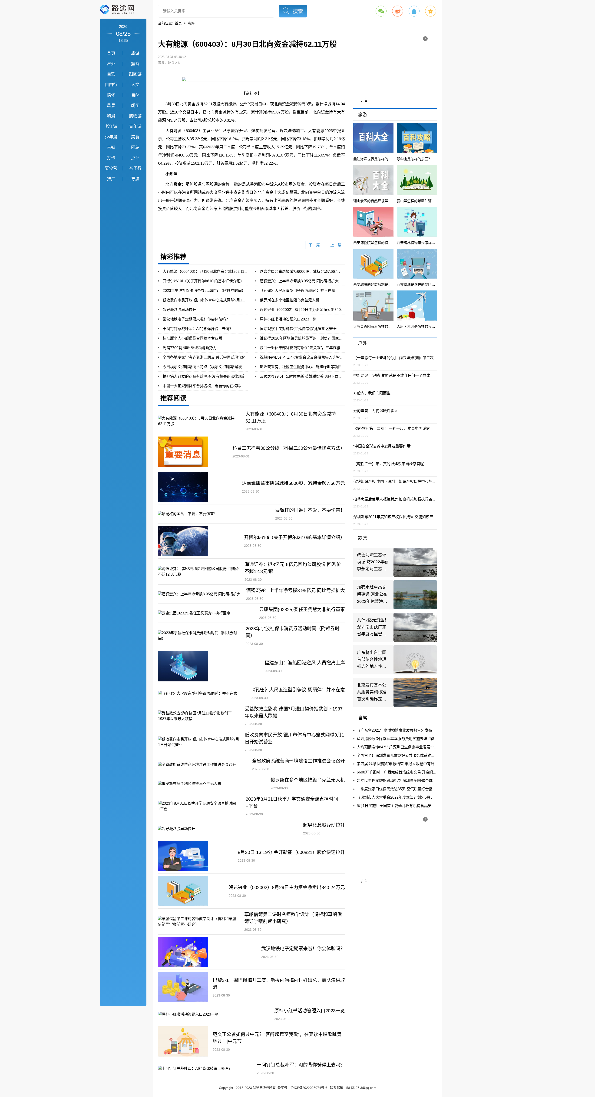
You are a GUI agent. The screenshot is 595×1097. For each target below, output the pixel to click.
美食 (135, 137)
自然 (135, 95)
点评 (135, 158)
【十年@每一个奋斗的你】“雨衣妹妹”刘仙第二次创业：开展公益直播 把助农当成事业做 (425, 358)
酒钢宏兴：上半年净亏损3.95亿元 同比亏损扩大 (299, 281)
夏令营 (111, 168)
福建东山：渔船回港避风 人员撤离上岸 (304, 662)
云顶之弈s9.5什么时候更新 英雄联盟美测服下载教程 (303, 376)
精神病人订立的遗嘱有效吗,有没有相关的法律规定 (204, 376)
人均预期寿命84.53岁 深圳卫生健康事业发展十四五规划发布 (406, 747)
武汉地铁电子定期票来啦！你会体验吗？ (196, 319)
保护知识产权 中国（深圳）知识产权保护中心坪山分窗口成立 (404, 481)
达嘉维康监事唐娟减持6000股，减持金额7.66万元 (301, 271)
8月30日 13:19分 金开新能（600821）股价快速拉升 (291, 852)
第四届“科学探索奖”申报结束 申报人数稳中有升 (395, 764)
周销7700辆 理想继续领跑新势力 (190, 348)
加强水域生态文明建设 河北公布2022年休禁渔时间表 (372, 595)
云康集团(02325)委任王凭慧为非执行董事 (302, 609)
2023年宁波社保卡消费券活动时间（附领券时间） (204, 291)
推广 (111, 179)
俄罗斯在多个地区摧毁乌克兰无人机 (289, 300)
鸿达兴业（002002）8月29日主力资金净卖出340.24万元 (306, 310)
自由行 (111, 85)
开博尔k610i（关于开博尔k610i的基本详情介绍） (203, 281)
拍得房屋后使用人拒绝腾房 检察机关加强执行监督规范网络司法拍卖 (409, 499)
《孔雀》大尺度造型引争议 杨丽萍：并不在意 (297, 291)
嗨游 (111, 116)
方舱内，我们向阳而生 (371, 393)
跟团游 (135, 74)
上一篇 (335, 245)
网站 (135, 147)
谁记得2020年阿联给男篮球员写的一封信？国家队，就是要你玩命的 (316, 338)
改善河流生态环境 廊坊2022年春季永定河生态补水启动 (372, 562)
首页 (111, 53)
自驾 (111, 74)
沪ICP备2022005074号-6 (309, 1088)
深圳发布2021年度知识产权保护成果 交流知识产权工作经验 (402, 517)
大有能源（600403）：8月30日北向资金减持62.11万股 (207, 271)
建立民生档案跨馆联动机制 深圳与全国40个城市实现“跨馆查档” (409, 781)
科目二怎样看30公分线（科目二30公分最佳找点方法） (288, 448)
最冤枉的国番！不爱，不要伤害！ (310, 510)
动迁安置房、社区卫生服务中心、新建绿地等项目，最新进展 (310, 367)
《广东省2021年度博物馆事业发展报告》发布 (394, 730)
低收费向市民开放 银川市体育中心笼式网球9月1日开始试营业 (213, 300)
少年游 (111, 137)
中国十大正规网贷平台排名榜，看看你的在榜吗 (202, 386)
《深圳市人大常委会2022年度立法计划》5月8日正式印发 (404, 797)
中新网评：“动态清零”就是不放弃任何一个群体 (391, 375)
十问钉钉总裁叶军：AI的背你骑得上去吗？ (198, 329)
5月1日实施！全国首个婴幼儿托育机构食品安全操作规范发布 (407, 806)
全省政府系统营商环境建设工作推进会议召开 (298, 761)
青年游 (135, 126)
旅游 (135, 53)
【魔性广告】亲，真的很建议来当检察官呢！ (390, 464)
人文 (135, 85)
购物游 (135, 116)
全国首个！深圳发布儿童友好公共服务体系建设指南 (399, 755)
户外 (111, 64)
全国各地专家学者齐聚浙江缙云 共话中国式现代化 (204, 357)
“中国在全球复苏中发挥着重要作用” (382, 446)
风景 (111, 105)
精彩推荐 (173, 256)
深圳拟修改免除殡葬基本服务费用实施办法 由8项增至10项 (405, 739)
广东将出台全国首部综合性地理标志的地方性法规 (371, 660)
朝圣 (135, 105)
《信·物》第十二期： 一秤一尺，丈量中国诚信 (391, 428)
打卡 (111, 158)
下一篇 (314, 245)
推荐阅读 (173, 398)
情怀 (111, 95)
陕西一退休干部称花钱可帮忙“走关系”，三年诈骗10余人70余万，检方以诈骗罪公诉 (328, 348)
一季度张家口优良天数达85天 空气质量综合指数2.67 (400, 789)
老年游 (111, 126)
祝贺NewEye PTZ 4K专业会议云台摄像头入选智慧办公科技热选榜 (315, 357)
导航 (135, 179)
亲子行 (135, 168)
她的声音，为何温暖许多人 (375, 411)
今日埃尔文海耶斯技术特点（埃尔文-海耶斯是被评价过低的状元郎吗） (221, 367)
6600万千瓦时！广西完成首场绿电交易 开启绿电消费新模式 (406, 772)
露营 (135, 64)
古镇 (111, 147)
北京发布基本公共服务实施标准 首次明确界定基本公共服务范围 (371, 693)
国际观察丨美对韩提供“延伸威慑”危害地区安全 (298, 329)
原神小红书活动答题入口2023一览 (288, 319)
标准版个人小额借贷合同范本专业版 (192, 338)
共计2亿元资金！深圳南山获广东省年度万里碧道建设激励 (373, 627)
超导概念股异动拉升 (179, 310)
